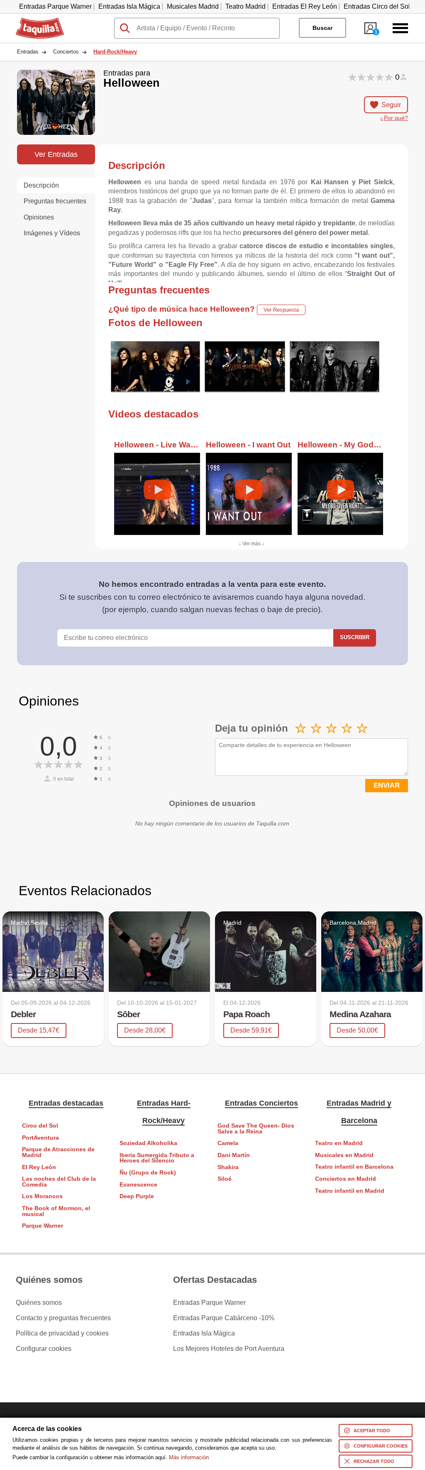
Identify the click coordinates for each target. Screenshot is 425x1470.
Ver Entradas (56, 154)
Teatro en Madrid (339, 1143)
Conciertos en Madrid (345, 1179)
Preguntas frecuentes (55, 201)
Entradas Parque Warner (55, 6)
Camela (227, 1143)
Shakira (228, 1167)
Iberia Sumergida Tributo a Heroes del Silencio (157, 1158)
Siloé (224, 1179)
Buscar (322, 27)
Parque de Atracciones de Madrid (58, 1152)
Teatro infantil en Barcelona (354, 1167)
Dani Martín (233, 1155)
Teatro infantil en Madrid (349, 1191)
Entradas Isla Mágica (129, 6)
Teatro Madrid (245, 6)
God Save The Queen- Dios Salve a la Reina (255, 1129)
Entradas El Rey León (304, 6)
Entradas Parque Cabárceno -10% (223, 1318)
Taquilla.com (34, 21)
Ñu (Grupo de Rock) (148, 1173)
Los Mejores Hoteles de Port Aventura (228, 1348)
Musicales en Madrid (344, 1155)
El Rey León (39, 1167)
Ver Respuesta (281, 310)
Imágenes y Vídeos (52, 233)
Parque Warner (42, 1226)
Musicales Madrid (193, 6)
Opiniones (39, 217)
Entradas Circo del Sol (377, 6)
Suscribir (354, 637)
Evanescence (138, 1185)
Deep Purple (137, 1196)
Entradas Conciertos (261, 1103)
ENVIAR (387, 785)
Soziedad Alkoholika (148, 1143)
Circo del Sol (40, 1126)
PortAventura (40, 1138)
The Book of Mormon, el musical (56, 1211)
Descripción (41, 185)
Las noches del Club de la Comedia (59, 1182)
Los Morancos (42, 1196)
